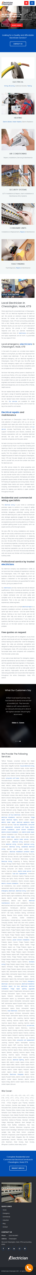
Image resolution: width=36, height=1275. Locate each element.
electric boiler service (21, 839)
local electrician (12, 1011)
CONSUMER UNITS (18, 228)
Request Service (16, 25)
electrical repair (27, 607)
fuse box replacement (20, 825)
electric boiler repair (8, 822)
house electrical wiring (27, 766)
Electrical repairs (10, 412)
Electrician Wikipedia (16, 1074)
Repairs (22, 232)
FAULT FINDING (18, 264)
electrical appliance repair (25, 822)
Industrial (6, 1220)
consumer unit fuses (12, 778)
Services (5, 25)
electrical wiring (10, 505)
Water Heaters (17, 122)
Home (4, 1210)
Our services (13, 401)
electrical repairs (12, 820)
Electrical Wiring (7, 861)
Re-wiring (12, 86)
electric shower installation (10, 832)
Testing (29, 86)
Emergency (6, 1213)
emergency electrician (8, 891)
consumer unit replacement (25, 1040)
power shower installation (25, 829)
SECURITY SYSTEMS (18, 190)
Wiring (6, 86)
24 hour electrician (14, 815)
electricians (22, 333)
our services (30, 1025)
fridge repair (15, 989)
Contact (5, 1227)
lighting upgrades (28, 989)
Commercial (6, 1217)
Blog (4, 1223)
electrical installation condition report (22, 852)
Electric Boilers (7, 122)
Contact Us (18, 44)
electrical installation (8, 817)
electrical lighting (18, 1060)
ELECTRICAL (18, 82)
